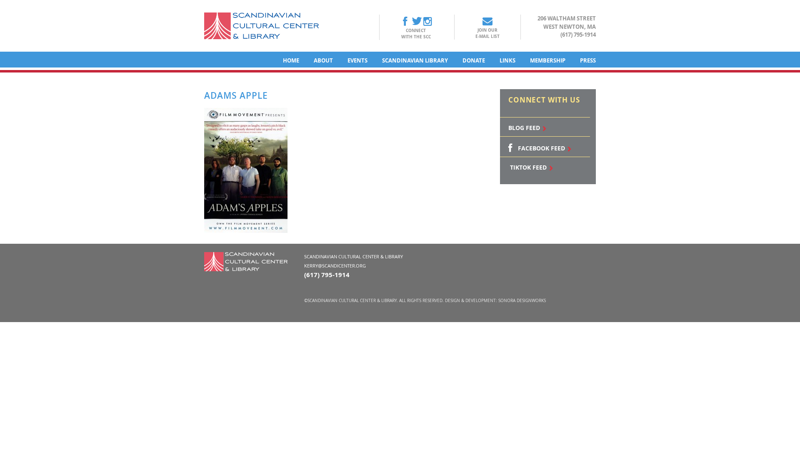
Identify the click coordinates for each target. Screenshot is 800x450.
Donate (473, 60)
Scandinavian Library (415, 60)
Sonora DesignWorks (522, 300)
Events (358, 60)
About (323, 60)
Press (588, 60)
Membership (547, 60)
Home (291, 60)
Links (507, 60)
